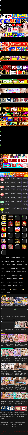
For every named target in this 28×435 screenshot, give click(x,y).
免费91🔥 (9, 289)
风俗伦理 (25, 208)
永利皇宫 (21, 275)
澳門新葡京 (14, 275)
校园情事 (13, 208)
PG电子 (2, 261)
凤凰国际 (13, 264)
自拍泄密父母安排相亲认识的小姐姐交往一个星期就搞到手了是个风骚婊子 (21, 375)
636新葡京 (9, 278)
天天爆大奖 (15, 282)
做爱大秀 (15, 285)
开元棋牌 (13, 257)
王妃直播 (23, 268)
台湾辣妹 (7, 186)
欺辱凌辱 (7, 190)
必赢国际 (8, 264)
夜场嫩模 (19, 271)
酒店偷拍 (13, 268)
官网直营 (18, 257)
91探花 (13, 190)
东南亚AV (25, 186)
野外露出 (25, 190)
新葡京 (22, 261)
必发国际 (24, 271)
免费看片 (10, 285)
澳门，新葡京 (3, 285)
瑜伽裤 (19, 197)
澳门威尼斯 (3, 289)
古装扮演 (7, 193)
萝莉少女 (25, 179)
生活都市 (7, 208)
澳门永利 (23, 257)
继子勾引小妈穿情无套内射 (7, 317)
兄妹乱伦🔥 (21, 289)
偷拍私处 (8, 271)
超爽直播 (2, 268)
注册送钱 (7, 261)
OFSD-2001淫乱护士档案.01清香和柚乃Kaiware (21, 403)
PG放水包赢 (19, 264)
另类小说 (7, 212)
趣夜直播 (13, 271)
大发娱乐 (9, 275)
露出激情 (13, 201)
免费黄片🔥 (3, 292)
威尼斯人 (2, 257)
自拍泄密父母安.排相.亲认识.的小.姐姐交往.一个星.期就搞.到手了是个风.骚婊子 (20, 390)
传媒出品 (7, 205)
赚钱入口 (9, 292)
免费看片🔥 (3, 278)
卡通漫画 (7, 201)
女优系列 (13, 193)
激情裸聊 (15, 278)
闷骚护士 (25, 197)
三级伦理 (7, 182)
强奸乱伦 (13, 179)
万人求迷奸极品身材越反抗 (7, 330)
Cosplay (19, 182)
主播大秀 (18, 268)
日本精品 (13, 182)
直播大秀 (21, 285)
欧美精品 (19, 179)
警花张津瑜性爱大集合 (21, 316)
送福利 (18, 261)
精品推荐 (7, 179)
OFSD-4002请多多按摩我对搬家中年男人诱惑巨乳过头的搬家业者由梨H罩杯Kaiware (21, 346)
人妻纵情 (19, 208)
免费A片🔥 (15, 289)
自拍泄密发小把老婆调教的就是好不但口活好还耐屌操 (7, 374)
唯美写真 (19, 201)
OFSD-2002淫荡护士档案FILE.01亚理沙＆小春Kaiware (21, 360)
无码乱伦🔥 (3, 282)
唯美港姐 (19, 186)
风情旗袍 (7, 197)
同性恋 (25, 205)
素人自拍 (25, 182)
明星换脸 (13, 197)
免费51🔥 (21, 278)
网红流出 (19, 190)
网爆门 (25, 201)
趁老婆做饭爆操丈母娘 (7, 305)
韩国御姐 (13, 186)
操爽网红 (25, 264)
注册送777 (13, 261)
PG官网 (7, 257)
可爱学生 (19, 193)
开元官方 (9, 282)
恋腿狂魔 (25, 193)
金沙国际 (21, 282)
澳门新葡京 (3, 275)
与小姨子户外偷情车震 (21, 305)
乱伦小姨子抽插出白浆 (21, 329)
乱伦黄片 (2, 271)
